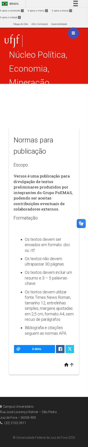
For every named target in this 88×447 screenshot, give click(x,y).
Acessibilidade (59, 24)
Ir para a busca (61, 10)
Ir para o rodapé (10, 17)
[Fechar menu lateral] (73, 33)
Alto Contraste (39, 24)
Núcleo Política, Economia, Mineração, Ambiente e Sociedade (38, 82)
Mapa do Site (21, 24)
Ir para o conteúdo (11, 10)
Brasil (9, 4)
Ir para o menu (37, 10)
